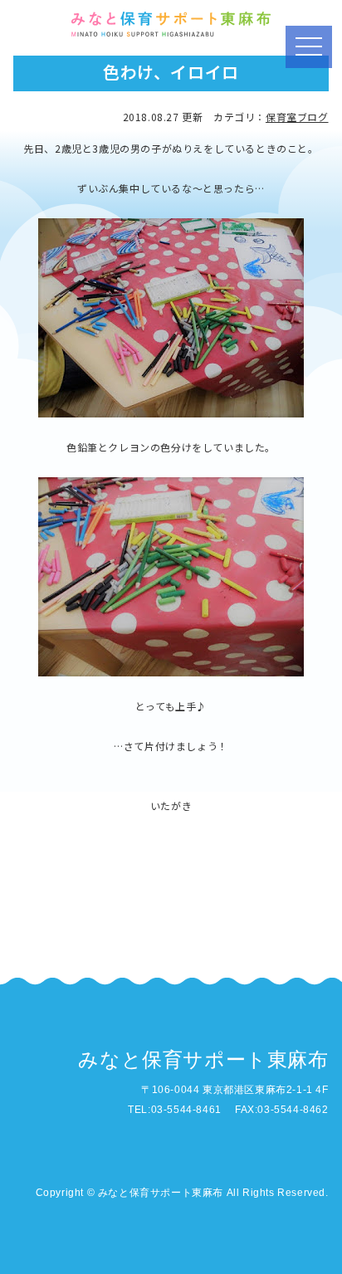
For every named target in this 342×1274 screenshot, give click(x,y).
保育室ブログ (297, 117)
